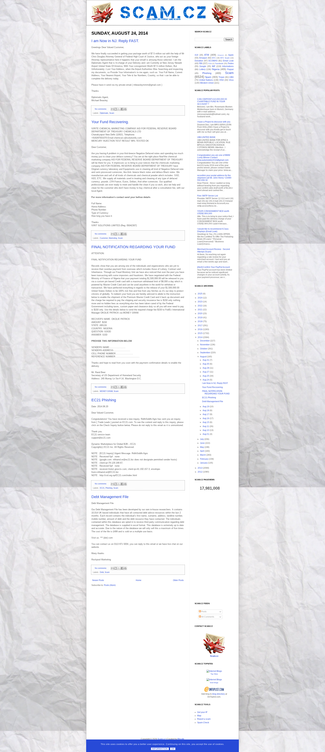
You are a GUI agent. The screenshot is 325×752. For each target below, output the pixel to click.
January (204, 463)
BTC (214, 58)
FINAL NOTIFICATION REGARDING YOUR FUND (133, 247)
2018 (200, 321)
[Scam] (162, 12)
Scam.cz (214, 656)
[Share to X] (119, 109)
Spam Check (203, 722)
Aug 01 (206, 434)
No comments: (101, 109)
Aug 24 (206, 380)
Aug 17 (206, 414)
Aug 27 (206, 372)
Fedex (231, 63)
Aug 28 (206, 368)
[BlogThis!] (115, 109)
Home (138, 580)
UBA (231, 77)
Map (199, 715)
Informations (228, 66)
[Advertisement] (214, 546)
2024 (200, 298)
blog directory (218, 694)
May (202, 447)
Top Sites (214, 674)
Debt (102, 572)
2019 (200, 317)
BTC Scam (225, 58)
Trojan (221, 77)
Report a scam (204, 719)
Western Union (207, 83)
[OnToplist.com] (214, 691)
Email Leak (228, 61)
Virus (231, 80)
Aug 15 (206, 422)
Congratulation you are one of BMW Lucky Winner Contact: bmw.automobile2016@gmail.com (213, 157)
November (205, 344)
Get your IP (202, 712)
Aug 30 (206, 364)
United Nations (206, 80)
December (205, 341)
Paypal (230, 69)
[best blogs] (214, 679)
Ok (172, 749)
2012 (200, 472)
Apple (231, 55)
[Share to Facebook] (122, 109)
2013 (200, 468)
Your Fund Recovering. (110, 122)
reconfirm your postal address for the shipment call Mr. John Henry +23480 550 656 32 (214, 178)
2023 (200, 301)
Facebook (219, 63)
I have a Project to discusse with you (213, 122)
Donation (199, 61)
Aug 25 (206, 376)
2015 (200, 333)
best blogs (214, 682)
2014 (200, 337)
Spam (208, 77)
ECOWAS (213, 61)
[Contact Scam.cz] (214, 653)
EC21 (102, 488)
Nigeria (216, 69)
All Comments (207, 617)
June (202, 443)
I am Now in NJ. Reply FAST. (115, 41)
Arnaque (203, 58)
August (203, 356)
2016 (200, 329)
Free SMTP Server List (207, 196)
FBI (200, 63)
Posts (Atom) (110, 585)
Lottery (202, 69)
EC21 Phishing (103, 400)
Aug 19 (206, 406)
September (205, 352)
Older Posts (178, 580)
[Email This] (112, 109)
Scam (111, 113)
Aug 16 (206, 418)
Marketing (113, 238)
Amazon (221, 55)
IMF (213, 66)
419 (196, 55)
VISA (221, 80)
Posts (204, 611)
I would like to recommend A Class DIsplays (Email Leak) (213, 230)
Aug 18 (206, 410)
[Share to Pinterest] (125, 109)
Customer (104, 238)
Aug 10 (206, 430)
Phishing (108, 488)
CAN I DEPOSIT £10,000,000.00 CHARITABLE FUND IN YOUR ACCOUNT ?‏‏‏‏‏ (212, 101)
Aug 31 (206, 360)
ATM (206, 54)
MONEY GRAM (106, 391)
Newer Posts (98, 580)
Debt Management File (109, 497)
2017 (200, 325)
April (202, 451)
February (204, 459)
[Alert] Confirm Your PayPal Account (213, 267)
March (203, 455)
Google (202, 66)
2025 (200, 294)
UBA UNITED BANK (206, 137)
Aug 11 (206, 426)
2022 (200, 306)
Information (160, 749)
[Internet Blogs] (214, 671)
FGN (210, 63)
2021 (200, 309)
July (202, 439)
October (203, 348)
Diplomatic (104, 113)
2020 (200, 313)
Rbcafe (181, 739)
